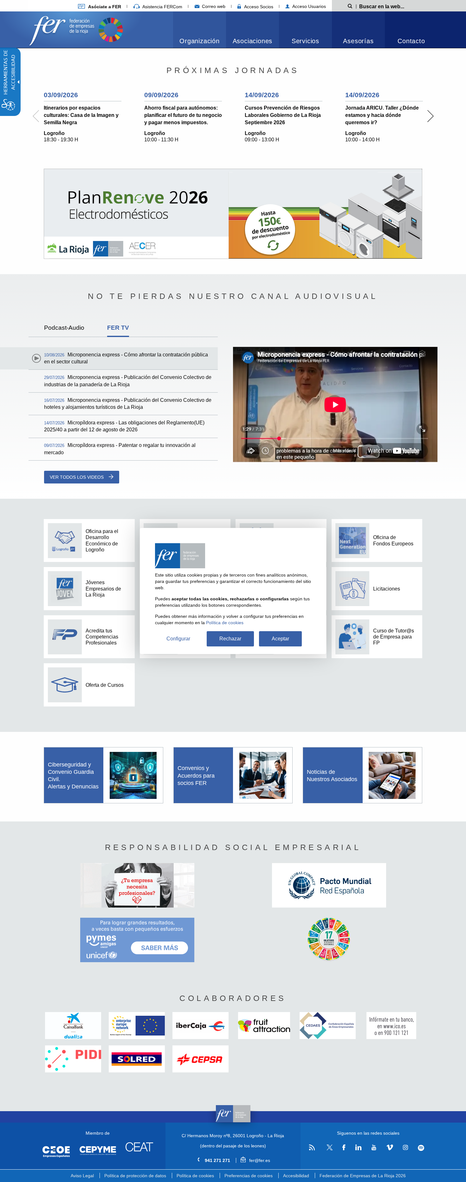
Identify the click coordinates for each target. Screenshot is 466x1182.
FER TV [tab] (118, 328)
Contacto (411, 40)
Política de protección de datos (135, 1175)
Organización (199, 40)
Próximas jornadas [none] (233, 70)
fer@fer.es (259, 1160)
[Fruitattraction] (264, 1025)
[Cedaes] (327, 1025)
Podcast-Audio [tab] (64, 328)
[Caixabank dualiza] (73, 1025)
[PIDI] (73, 1058)
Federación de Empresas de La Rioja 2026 (363, 1175)
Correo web (213, 6)
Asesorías (358, 40)
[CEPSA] (200, 1058)
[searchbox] (391, 6)
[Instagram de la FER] (405, 1147)
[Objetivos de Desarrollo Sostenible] (110, 29)
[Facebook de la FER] (344, 1147)
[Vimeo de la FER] (389, 1147)
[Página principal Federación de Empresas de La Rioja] (63, 29)
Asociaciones (253, 40)
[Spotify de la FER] (421, 1148)
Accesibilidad (296, 1175)
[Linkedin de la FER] (358, 1147)
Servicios (305, 40)
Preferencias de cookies (248, 1175)
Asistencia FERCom (161, 6)
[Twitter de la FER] (328, 1149)
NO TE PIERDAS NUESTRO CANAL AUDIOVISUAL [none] (233, 296)
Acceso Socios (258, 6)
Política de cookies (195, 1175)
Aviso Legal (82, 1175)
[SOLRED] (136, 1058)
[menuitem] (99, 6)
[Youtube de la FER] (373, 1147)
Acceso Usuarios (308, 6)
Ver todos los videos (77, 477)
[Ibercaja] (200, 1025)
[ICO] (391, 1025)
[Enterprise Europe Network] (136, 1025)
